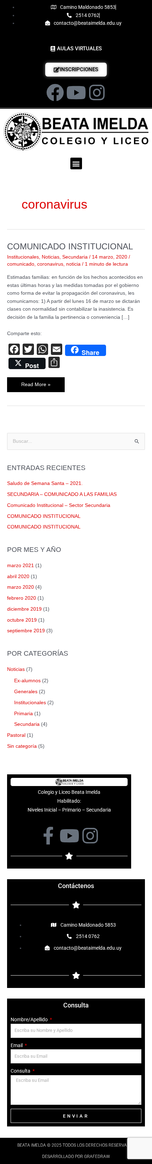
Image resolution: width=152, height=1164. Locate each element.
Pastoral (16, 735)
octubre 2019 (22, 620)
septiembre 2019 (26, 630)
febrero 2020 (21, 598)
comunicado (20, 264)
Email (17, 1045)
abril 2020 (18, 576)
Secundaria (75, 257)
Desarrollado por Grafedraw (76, 1156)
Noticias (50, 257)
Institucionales (23, 257)
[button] (76, 163)
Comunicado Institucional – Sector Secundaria (58, 505)
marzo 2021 (20, 565)
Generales (25, 691)
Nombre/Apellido (30, 1019)
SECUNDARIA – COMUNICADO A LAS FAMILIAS (62, 494)
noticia (73, 264)
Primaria (23, 713)
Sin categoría (22, 746)
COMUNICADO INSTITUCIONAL (70, 246)
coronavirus (50, 264)
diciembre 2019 (24, 609)
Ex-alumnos (27, 680)
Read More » (40, 382)
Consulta (21, 1071)
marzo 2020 (20, 587)
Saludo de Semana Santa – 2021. (45, 483)
